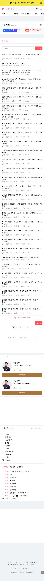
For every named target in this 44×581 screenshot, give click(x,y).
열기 (42, 572)
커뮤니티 (5, 14)
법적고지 (22, 564)
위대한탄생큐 (8, 65)
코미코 (7, 434)
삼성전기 (9, 25)
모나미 (7, 457)
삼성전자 (8, 443)
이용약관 (32, 562)
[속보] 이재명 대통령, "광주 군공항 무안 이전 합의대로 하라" (21, 257)
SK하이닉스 (8, 454)
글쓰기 (39, 48)
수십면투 (6, 74)
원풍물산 (8, 460)
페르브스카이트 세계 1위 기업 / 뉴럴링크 (14, 63)
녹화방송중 (22, 375)
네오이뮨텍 (8, 440)
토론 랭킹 (12, 467)
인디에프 (8, 437)
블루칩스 (6, 92)
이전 (36, 357)
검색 (37, 9)
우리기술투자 (9, 451)
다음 (41, 357)
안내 (23, 317)
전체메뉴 (42, 9)
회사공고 (18, 562)
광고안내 (25, 562)
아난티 (7, 448)
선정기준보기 (13, 428)
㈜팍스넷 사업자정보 (21, 568)
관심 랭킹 (20, 467)
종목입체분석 (26, 14)
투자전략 (15, 14)
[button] (18, 48)
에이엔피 (8, 446)
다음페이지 (31, 327)
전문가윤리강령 (31, 564)
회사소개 (10, 562)
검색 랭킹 (5, 467)
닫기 (41, 3)
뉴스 (36, 14)
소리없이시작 (8, 58)
